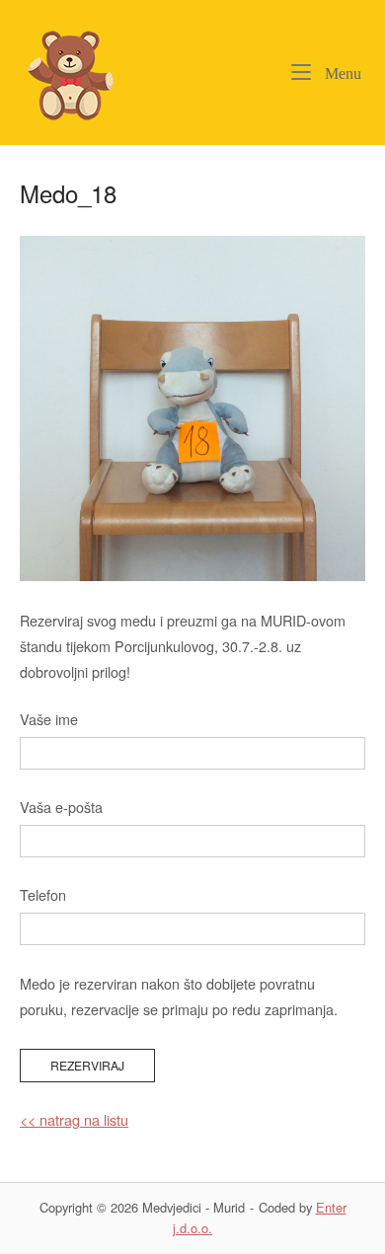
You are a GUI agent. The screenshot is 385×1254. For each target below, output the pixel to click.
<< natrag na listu (74, 1119)
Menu (341, 73)
